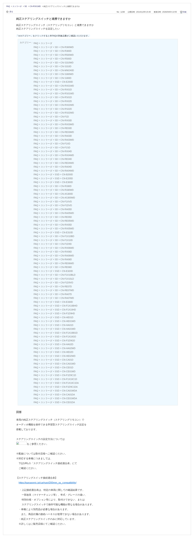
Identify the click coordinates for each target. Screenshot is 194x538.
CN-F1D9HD (68, 313)
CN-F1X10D (66, 240)
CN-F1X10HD (69, 309)
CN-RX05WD (67, 228)
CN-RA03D (66, 136)
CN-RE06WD (67, 263)
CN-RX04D (66, 151)
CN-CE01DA (68, 402)
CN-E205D (67, 178)
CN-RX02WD (67, 105)
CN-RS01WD (35, 6)
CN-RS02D (66, 109)
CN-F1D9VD (66, 282)
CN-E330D (67, 302)
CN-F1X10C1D (69, 379)
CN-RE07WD (67, 290)
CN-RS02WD (67, 112)
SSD (57, 82)
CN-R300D (66, 51)
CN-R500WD (67, 55)
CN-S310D (65, 66)
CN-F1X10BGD (70, 333)
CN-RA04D (66, 166)
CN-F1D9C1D (69, 375)
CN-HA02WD (68, 348)
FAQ (8, 6)
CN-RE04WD (67, 163)
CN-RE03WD (67, 132)
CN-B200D (67, 174)
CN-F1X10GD (69, 336)
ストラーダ (17, 6)
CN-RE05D (66, 217)
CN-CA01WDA (69, 390)
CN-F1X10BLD (67, 275)
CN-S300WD (67, 74)
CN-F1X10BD (67, 236)
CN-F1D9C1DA (70, 387)
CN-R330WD (67, 190)
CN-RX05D (66, 224)
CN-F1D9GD (68, 340)
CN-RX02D (66, 101)
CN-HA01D (67, 325)
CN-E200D (67, 82)
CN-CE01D (67, 367)
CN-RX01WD (67, 85)
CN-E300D (67, 182)
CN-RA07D (66, 294)
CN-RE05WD (67, 220)
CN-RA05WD (67, 213)
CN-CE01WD (68, 371)
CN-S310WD (67, 62)
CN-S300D (65, 78)
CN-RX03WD (67, 124)
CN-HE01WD (68, 321)
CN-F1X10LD (67, 278)
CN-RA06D (66, 259)
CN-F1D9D (66, 244)
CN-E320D (67, 271)
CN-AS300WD (67, 197)
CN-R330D (66, 186)
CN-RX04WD (67, 155)
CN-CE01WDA (69, 398)
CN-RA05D (66, 209)
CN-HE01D (67, 317)
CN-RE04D (66, 159)
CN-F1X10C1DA (70, 383)
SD (25, 6)
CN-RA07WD (67, 298)
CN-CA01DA (68, 394)
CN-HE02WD (68, 356)
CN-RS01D (66, 97)
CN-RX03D (66, 120)
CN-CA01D (67, 359)
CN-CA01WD (68, 363)
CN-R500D (66, 58)
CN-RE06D (66, 267)
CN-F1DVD (66, 205)
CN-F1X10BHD (69, 305)
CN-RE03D (66, 128)
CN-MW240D (67, 70)
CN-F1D (64, 116)
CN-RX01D (66, 89)
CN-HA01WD (68, 329)
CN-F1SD (65, 147)
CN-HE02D (67, 352)
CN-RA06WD (67, 255)
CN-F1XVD (66, 201)
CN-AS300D (66, 194)
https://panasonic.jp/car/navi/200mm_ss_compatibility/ (47, 482)
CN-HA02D (67, 344)
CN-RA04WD (67, 170)
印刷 (184, 12)
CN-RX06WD (67, 248)
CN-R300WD (67, 47)
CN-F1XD (65, 143)
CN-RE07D (66, 286)
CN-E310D (67, 232)
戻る (11, 12)
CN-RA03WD (67, 140)
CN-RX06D (66, 251)
